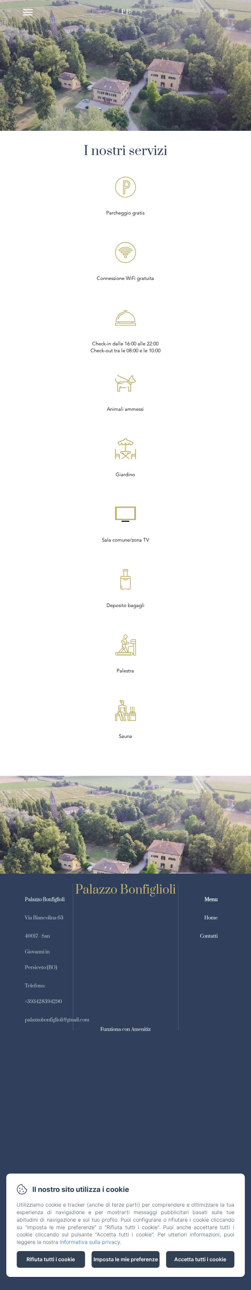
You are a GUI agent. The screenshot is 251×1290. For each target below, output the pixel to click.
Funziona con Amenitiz (125, 1029)
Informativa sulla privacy (90, 1242)
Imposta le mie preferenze (125, 1259)
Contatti (209, 936)
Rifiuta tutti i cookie (50, 1259)
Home (211, 918)
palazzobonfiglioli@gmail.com (57, 1020)
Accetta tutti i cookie (200, 1259)
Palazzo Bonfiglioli (125, 890)
